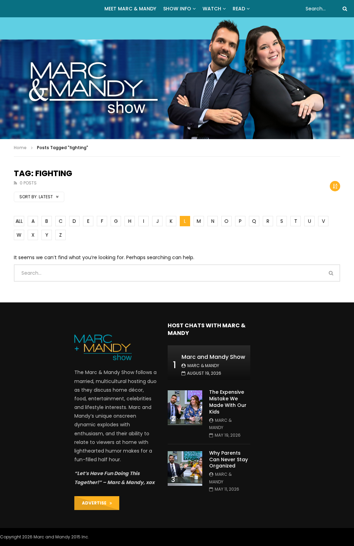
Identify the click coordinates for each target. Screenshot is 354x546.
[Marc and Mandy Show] (177, 78)
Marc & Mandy (203, 365)
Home (20, 148)
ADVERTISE (96, 503)
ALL (19, 221)
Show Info (177, 8)
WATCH (212, 8)
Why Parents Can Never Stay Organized (228, 459)
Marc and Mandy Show (213, 357)
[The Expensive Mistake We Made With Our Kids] (185, 407)
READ (239, 8)
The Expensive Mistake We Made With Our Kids (227, 402)
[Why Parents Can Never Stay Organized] (185, 468)
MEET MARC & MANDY (130, 8)
